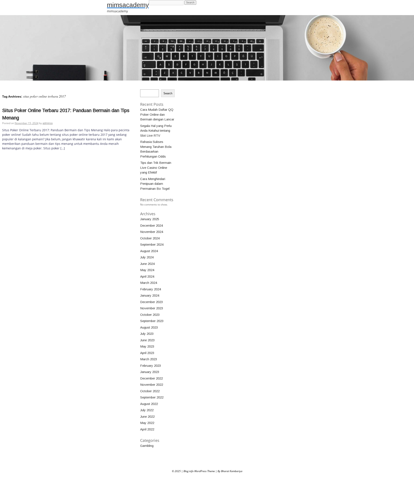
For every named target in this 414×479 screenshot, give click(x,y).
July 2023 (147, 333)
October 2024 (150, 238)
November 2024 (151, 232)
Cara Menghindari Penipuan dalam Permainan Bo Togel (154, 183)
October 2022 (150, 391)
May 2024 (147, 270)
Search (167, 93)
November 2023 (151, 308)
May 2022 (147, 423)
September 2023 (151, 321)
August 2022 (149, 404)
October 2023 (150, 314)
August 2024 (149, 251)
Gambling (147, 445)
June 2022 (147, 416)
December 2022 (151, 378)
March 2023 (148, 359)
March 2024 (148, 283)
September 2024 (151, 244)
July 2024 (147, 257)
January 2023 (149, 372)
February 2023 (150, 365)
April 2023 (147, 353)
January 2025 (149, 219)
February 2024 (150, 289)
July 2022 (147, 410)
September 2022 (151, 397)
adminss (47, 123)
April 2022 (147, 429)
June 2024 (147, 264)
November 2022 (151, 384)
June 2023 (147, 340)
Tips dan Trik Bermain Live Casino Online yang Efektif (155, 167)
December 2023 (151, 302)
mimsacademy (128, 4)
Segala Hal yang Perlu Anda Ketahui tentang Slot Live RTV (156, 130)
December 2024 (151, 225)
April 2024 (147, 276)
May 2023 (147, 346)
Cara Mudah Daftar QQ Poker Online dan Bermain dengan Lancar (157, 114)
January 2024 (149, 295)
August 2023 (149, 327)
